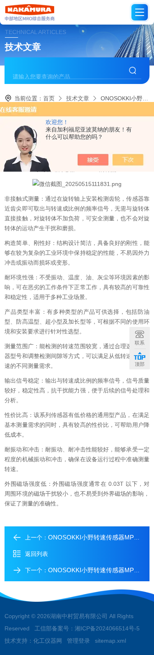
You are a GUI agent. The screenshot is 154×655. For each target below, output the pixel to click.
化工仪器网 (47, 640)
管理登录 (78, 640)
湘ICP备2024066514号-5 (107, 628)
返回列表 (36, 554)
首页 (49, 98)
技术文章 (77, 98)
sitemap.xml (110, 640)
